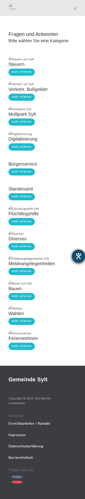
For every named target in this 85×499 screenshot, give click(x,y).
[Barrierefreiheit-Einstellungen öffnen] (78, 256)
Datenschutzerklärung (25, 446)
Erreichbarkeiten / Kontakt (29, 423)
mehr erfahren (22, 72)
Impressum (17, 435)
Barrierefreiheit (20, 458)
